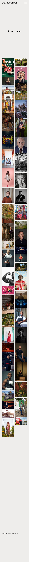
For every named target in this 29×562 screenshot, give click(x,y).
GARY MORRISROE (9, 3)
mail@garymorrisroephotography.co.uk (10, 533)
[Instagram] (14, 529)
